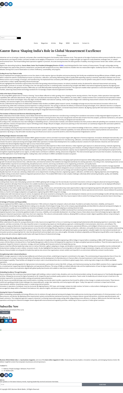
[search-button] (19, 38)
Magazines (44, 43)
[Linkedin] (10, 4)
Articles (53, 43)
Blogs (61, 43)
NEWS (68, 43)
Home (36, 43)
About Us (76, 43)
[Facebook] (6, 4)
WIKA (62, 65)
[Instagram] (2, 4)
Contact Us (85, 43)
